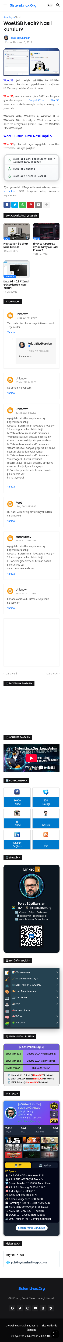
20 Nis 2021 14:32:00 (26, 412)
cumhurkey (23, 537)
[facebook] (12, 1308)
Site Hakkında (49, 1325)
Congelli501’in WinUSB (44, 100)
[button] (5, 5)
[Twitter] (14, 205)
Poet (19, 503)
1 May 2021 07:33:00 (26, 506)
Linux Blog (26, 1114)
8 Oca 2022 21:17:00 (26, 593)
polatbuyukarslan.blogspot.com (26, 1262)
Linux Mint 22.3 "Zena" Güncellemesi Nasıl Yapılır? (16, 285)
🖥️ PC (18, 1165)
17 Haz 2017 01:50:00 (26, 317)
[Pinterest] (30, 205)
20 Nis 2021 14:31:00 (26, 382)
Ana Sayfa (9, 17)
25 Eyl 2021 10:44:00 (26, 540)
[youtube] (35, 1308)
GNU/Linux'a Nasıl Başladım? (22, 1325)
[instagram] (28, 1308)
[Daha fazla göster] (46, 205)
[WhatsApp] (22, 205)
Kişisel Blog (27, 1111)
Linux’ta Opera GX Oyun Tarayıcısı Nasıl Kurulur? (45, 247)
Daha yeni (11, 673)
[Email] (38, 205)
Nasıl (17, 17)
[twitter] (20, 1308)
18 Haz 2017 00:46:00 (37, 351)
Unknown (22, 314)
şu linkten (10, 191)
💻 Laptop (45, 1165)
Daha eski (52, 673)
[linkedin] (43, 1308)
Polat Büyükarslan (39, 344)
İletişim (31, 1329)
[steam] (51, 1308)
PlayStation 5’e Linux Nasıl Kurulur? (16, 245)
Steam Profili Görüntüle (31, 1227)
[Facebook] (7, 205)
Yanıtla (11, 332)
